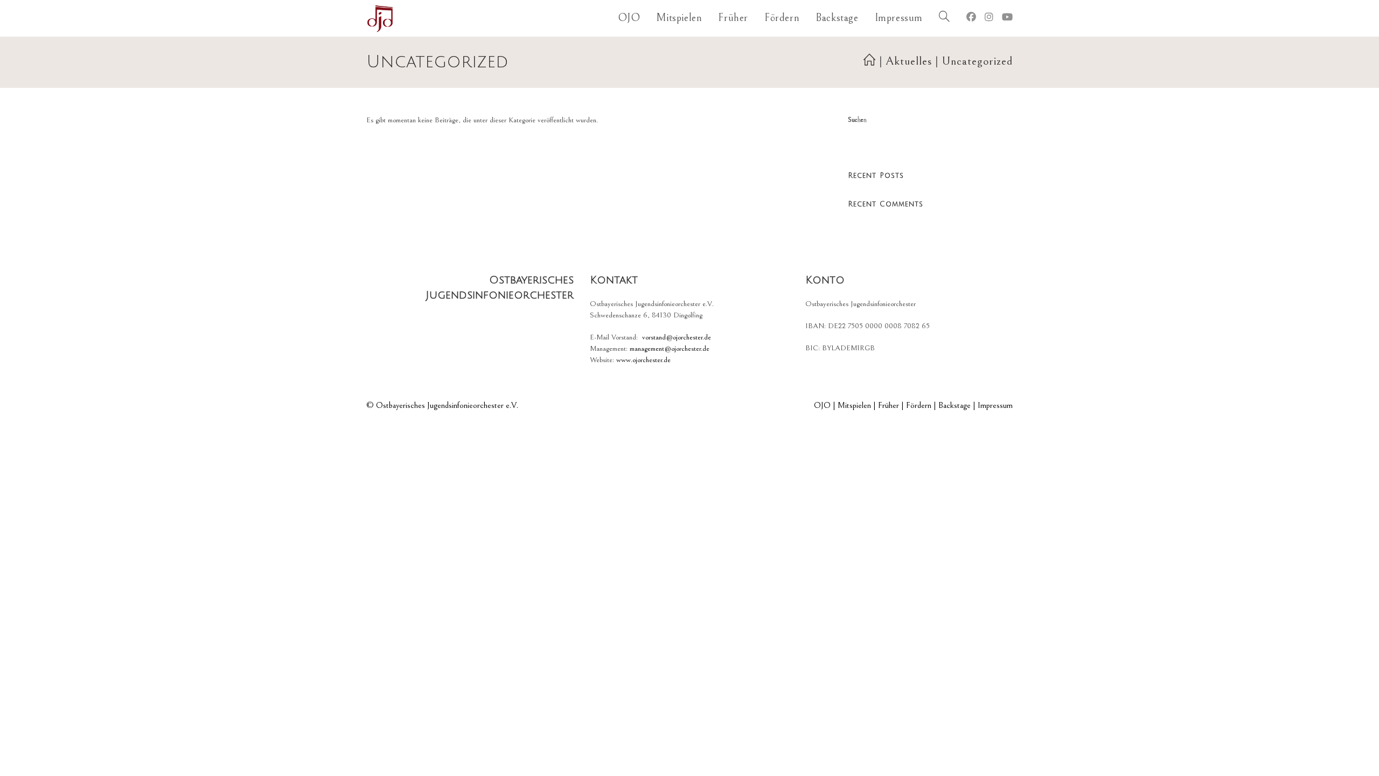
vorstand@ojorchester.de (676, 337)
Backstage (954, 405)
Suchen (857, 120)
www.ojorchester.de (643, 360)
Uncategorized (977, 61)
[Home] (869, 61)
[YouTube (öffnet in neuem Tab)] (1007, 17)
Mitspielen (854, 405)
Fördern (918, 405)
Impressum (995, 405)
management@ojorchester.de (669, 348)
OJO (822, 405)
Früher (888, 405)
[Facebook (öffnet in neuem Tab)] (971, 17)
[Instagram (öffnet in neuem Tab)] (989, 17)
